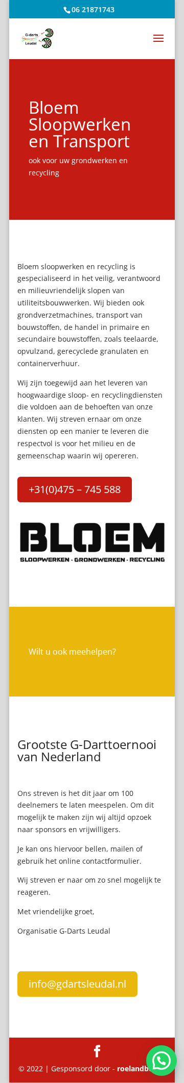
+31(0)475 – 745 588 (75, 489)
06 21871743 (93, 9)
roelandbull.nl (141, 1068)
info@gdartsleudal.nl (77, 984)
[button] (161, 1060)
